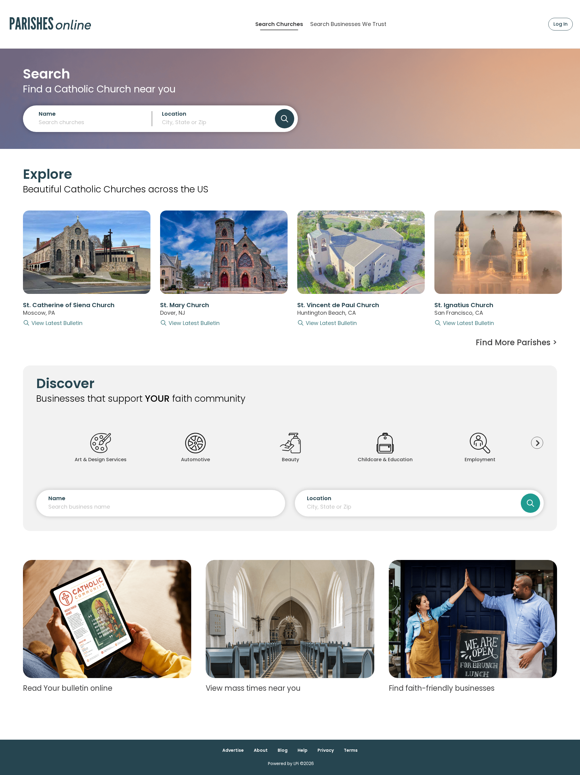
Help (303, 750)
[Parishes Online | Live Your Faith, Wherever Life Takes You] (50, 24)
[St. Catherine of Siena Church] (86, 252)
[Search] (284, 118)
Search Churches (279, 24)
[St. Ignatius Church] (498, 252)
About (261, 750)
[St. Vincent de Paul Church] (361, 252)
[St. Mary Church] (224, 252)
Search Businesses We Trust (348, 24)
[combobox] (213, 121)
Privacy (325, 750)
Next (537, 443)
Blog (283, 750)
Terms (351, 750)
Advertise (233, 750)
